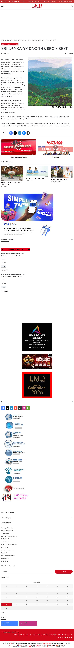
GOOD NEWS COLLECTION (26, 40)
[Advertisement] (37, 26)
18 (16, 600)
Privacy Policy (5, 547)
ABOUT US (21, 635)
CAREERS (60, 635)
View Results (4, 270)
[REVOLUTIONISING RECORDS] (37, 171)
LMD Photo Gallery (6, 539)
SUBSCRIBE (53, 635)
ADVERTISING (36, 635)
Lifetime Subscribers (7, 530)
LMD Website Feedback (8, 555)
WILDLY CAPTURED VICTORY (60, 179)
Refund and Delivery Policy (9, 544)
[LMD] (37, 6)
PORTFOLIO (45, 635)
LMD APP (4, 553)
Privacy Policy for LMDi (7, 550)
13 (37, 597)
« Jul (2, 612)
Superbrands (5, 533)
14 (47, 597)
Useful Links (4, 558)
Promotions (4, 561)
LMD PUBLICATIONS (12, 40)
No (5, 262)
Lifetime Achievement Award (9, 536)
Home (4, 40)
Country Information (7, 528)
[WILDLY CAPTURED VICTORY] (62, 172)
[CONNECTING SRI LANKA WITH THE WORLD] (12, 173)
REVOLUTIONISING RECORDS (35, 178)
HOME (15, 635)
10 (6, 597)
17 (6, 600)
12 (26, 597)
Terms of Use (5, 541)
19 (26, 600)
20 (37, 600)
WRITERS (28, 635)
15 (57, 597)
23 (67, 600)
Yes (5, 259)
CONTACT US (68, 635)
